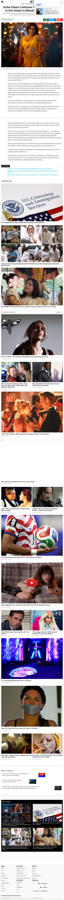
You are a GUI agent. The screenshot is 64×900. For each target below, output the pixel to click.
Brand (33, 870)
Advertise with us (21, 868)
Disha (50, 131)
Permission (20, 870)
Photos (3, 888)
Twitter (44, 887)
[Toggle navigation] (2, 2)
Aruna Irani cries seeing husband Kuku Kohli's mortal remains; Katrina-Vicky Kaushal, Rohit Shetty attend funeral (15, 848)
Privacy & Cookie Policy (23, 878)
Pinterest (43, 891)
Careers (34, 873)
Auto (2, 885)
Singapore (19, 887)
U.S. (18, 892)
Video (3, 890)
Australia (19, 882)
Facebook (43, 883)
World (3, 873)
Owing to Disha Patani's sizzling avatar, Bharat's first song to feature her (30, 169)
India (2, 868)
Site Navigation (36, 875)
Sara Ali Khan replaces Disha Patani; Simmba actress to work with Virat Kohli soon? (33, 175)
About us (34, 868)
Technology (4, 878)
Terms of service (21, 875)
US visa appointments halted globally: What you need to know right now (22, 222)
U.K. (18, 889)
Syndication (20, 873)
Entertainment (5, 883)
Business (3, 875)
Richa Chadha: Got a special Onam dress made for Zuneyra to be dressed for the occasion (28, 306)
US (2, 870)
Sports (3, 880)
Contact (34, 878)
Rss (36, 891)
